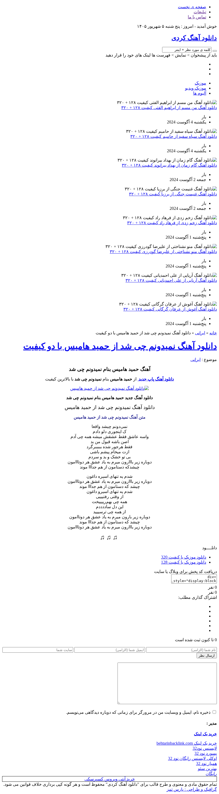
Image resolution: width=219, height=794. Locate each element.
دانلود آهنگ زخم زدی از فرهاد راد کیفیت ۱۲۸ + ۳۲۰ (172, 222)
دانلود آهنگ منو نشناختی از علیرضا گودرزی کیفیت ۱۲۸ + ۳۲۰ (163, 251)
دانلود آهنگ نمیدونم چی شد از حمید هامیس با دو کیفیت (120, 346)
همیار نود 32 (206, 763)
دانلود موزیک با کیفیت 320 (183, 557)
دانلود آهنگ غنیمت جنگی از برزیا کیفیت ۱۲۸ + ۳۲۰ (173, 194)
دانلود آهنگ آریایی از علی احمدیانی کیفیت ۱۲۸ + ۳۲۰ (171, 280)
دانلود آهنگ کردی (194, 37)
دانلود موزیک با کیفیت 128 (183, 562)
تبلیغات (200, 12)
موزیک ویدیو (195, 88)
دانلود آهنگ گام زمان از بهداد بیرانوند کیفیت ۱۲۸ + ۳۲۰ (169, 165)
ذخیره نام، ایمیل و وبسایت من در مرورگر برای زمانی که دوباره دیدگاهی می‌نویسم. (138, 712)
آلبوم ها (199, 93)
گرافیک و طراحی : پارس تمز (192, 789)
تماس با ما (197, 17)
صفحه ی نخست (192, 7)
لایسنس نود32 (205, 748)
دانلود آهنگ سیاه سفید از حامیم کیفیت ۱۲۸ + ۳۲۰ (173, 136)
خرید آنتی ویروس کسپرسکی (109, 779)
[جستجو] (215, 51)
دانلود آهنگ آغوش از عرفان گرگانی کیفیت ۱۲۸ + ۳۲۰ (170, 309)
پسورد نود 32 (205, 753)
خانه (213, 333)
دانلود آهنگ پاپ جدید (156, 379)
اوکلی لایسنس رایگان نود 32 (192, 758)
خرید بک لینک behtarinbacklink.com (187, 743)
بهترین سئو (207, 768)
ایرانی (200, 333)
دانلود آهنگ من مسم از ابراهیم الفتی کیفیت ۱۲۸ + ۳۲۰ (169, 107)
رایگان (211, 773)
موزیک (200, 83)
